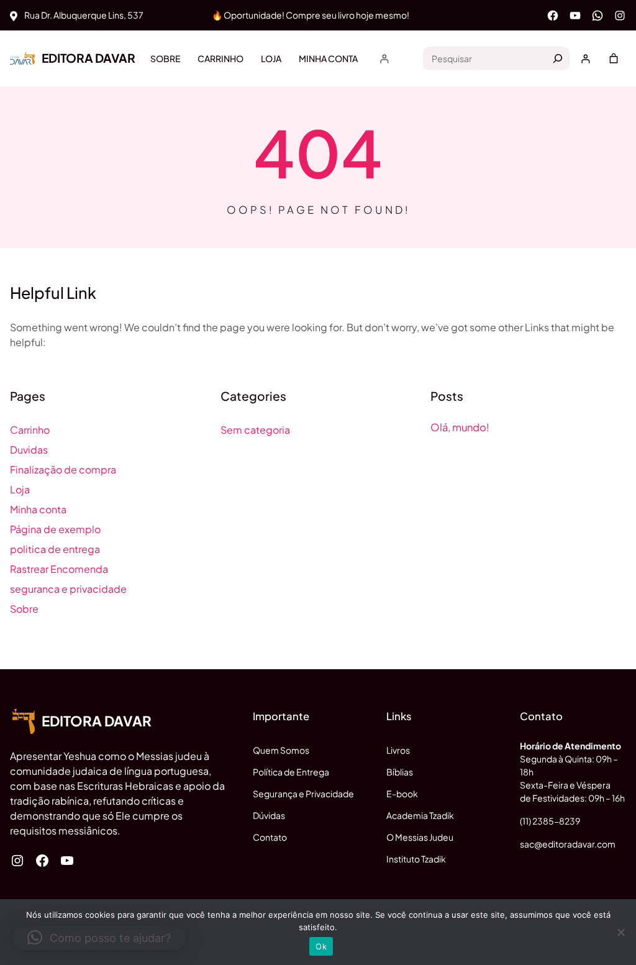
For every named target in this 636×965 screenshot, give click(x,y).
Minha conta (38, 509)
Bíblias (399, 771)
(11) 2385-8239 (550, 820)
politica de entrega (55, 549)
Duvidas (29, 449)
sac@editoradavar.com (568, 843)
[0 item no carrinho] (613, 58)
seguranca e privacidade (68, 588)
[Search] (557, 58)
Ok (321, 946)
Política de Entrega (291, 771)
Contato (270, 837)
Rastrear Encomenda (59, 568)
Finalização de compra (63, 469)
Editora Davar (88, 57)
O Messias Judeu (419, 837)
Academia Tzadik (420, 815)
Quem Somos (281, 750)
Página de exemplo (55, 529)
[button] (99, 937)
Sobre (24, 608)
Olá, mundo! (459, 427)
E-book (402, 793)
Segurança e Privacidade (303, 793)
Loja (20, 489)
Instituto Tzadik (416, 858)
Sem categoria (255, 429)
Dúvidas (269, 815)
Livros (398, 750)
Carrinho (30, 429)
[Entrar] (384, 58)
